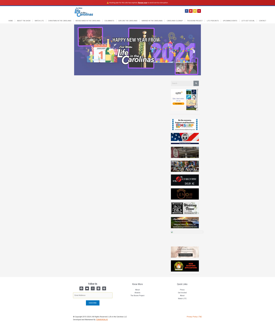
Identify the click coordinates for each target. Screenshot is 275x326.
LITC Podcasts (213, 21)
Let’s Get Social (248, 21)
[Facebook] (81, 288)
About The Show (23, 21)
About (137, 290)
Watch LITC (39, 21)
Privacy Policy (192, 317)
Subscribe (93, 303)
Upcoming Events (230, 21)
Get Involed (182, 293)
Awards (137, 293)
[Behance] (104, 288)
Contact (262, 21)
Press (182, 290)
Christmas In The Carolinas (59, 21)
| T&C (200, 317)
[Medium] (98, 288)
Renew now (142, 3)
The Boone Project (195, 21)
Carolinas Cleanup (175, 21)
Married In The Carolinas (152, 21)
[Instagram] (93, 288)
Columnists (109, 21)
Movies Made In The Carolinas (88, 21)
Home (10, 21)
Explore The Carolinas (127, 21)
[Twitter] (87, 288)
